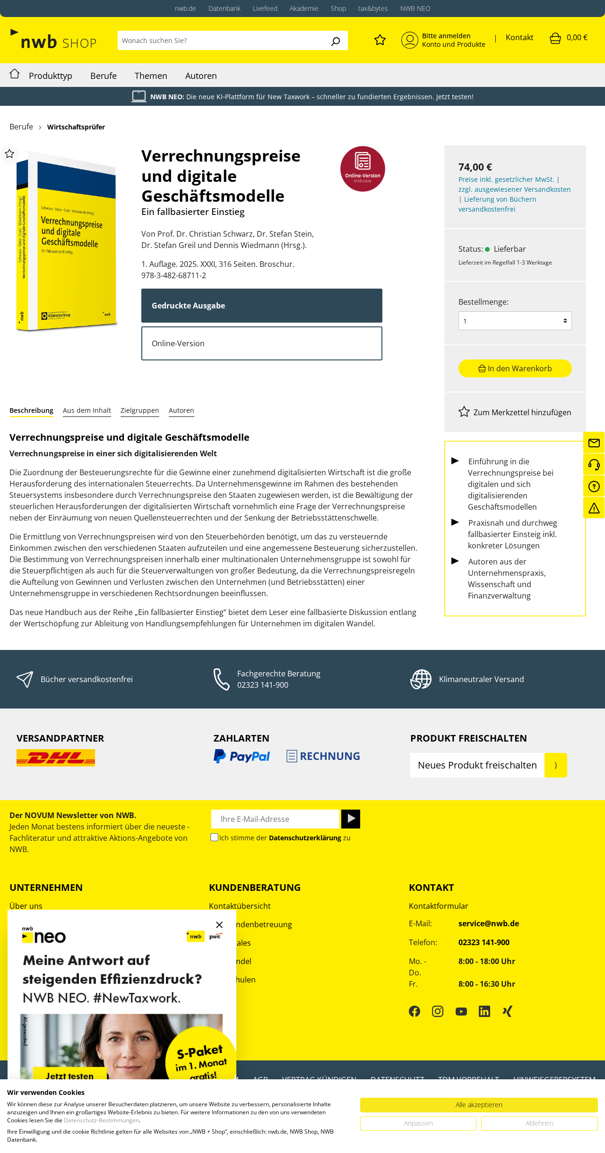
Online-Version (178, 343)
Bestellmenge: (483, 302)
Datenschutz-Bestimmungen (101, 1120)
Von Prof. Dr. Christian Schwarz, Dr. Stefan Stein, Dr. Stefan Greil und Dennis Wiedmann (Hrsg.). (227, 239)
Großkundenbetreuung (250, 924)
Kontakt (520, 37)
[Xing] (507, 1011)
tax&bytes (373, 8)
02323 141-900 (262, 685)
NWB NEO (415, 8)
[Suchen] (335, 40)
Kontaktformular (438, 906)
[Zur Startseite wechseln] (54, 38)
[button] (31, 410)
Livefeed (265, 8)
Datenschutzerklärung (305, 837)
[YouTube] (461, 1011)
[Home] (14, 75)
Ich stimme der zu (285, 837)
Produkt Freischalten (468, 738)
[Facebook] (414, 1011)
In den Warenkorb (519, 368)
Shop (338, 8)
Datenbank (224, 8)
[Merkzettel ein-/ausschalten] (9, 154)
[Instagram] (437, 1011)
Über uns (26, 906)
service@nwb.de (488, 923)
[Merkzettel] (380, 38)
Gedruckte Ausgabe (188, 305)
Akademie (304, 8)
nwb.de (185, 8)
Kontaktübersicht (240, 906)
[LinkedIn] (484, 1011)
